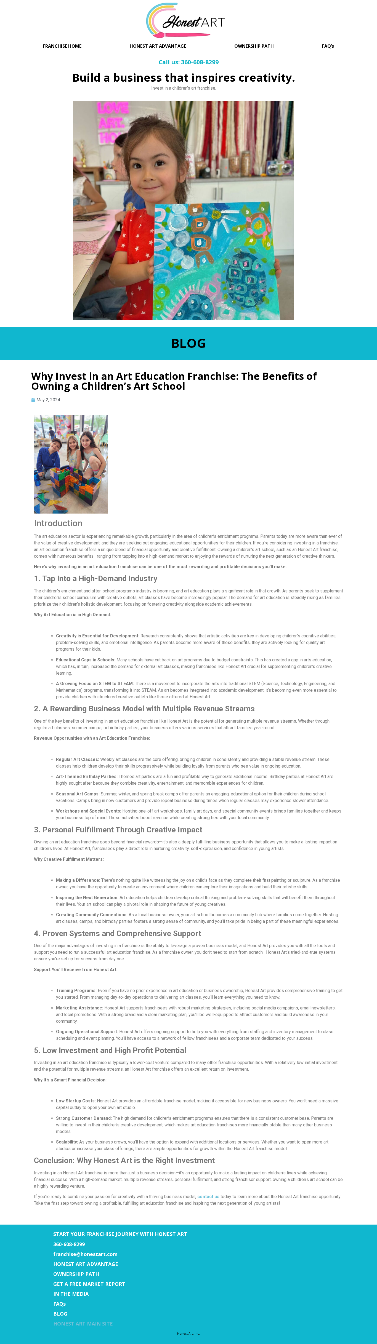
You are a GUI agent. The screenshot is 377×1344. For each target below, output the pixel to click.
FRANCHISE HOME (62, 46)
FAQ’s (328, 46)
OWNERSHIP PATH (254, 46)
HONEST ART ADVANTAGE (158, 46)
